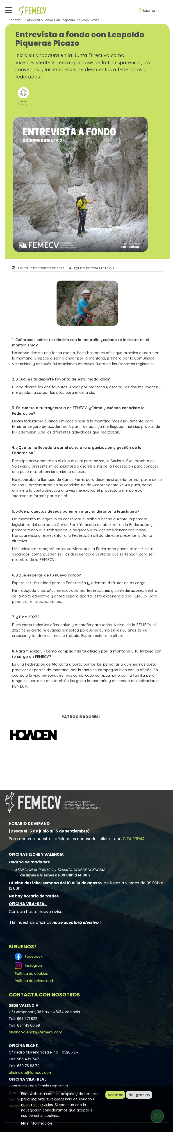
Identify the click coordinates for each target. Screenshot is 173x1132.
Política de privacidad (34, 980)
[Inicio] (32, 10)
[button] (87, 303)
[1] (80, 735)
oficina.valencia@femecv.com (35, 1032)
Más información (36, 1123)
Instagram (33, 965)
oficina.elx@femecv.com (30, 1072)
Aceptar (115, 1094)
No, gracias (139, 1094)
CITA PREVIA (134, 839)
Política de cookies (31, 973)
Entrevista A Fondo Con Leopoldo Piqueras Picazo (62, 20)
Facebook (33, 956)
